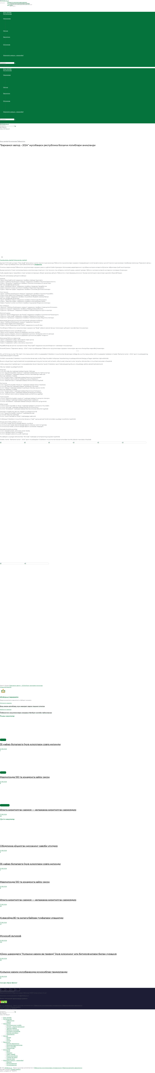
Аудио (8, 35)
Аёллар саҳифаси (12, 28)
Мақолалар (7, 18)
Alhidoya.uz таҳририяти (9, 697)
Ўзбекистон (10, 15)
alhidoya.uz (8, 1005)
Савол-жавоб (10, 49)
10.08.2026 (3, 940)
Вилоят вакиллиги (12, 38)
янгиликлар (38, 685)
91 (0, 978)
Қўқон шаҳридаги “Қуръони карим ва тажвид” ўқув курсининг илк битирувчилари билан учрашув (58, 954)
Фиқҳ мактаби (11, 41)
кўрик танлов (29, 685)
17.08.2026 (3, 814)
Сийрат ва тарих (11, 52)
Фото (8, 34)
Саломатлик (10, 29)
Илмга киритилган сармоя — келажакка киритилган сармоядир (38, 809)
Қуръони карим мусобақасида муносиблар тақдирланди (33, 972)
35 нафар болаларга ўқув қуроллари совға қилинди (30, 744)
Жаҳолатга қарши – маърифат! (13, 55)
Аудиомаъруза (11, 60)
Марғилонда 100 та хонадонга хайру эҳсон (25, 777)
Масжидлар (10, 43)
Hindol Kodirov (16, 1007)
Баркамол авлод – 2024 (17, 685)
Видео (8, 32)
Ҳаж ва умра (10, 54)
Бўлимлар (6, 44)
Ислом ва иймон (12, 51)
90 (1, 960)
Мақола (8, 57)
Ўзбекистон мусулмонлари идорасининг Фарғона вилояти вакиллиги (58, 1005)
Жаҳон (8, 17)
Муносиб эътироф (10, 936)
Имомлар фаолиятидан (14, 40)
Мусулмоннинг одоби (13, 20)
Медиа (5, 31)
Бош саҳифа (7, 12)
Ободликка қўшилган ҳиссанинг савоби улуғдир (29, 846)
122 (1, 942)
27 (1, 924)
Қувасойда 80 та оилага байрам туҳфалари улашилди (31, 917)
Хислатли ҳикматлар (13, 26)
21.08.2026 (3, 749)
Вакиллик (6, 37)
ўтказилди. (38, 264)
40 (1, 816)
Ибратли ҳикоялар (12, 25)
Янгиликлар (7, 14)
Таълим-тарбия (11, 23)
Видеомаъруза (11, 58)
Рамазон (9, 48)
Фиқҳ (8, 46)
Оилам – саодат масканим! (15, 21)
